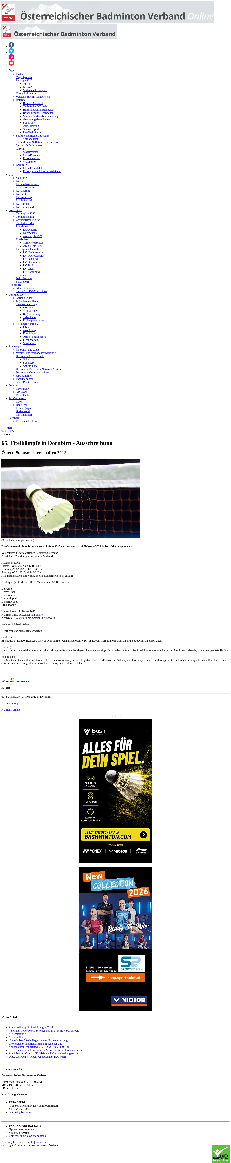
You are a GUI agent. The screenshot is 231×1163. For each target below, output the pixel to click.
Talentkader (29, 317)
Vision (26, 83)
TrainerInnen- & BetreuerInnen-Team (37, 142)
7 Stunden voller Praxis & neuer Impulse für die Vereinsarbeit (44, 1030)
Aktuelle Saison (25, 288)
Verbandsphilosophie (35, 90)
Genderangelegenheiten (36, 119)
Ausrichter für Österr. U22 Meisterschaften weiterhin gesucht (43, 1053)
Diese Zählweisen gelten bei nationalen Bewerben (37, 1056)
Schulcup (28, 362)
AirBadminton (24, 375)
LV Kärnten (23, 203)
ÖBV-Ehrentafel (32, 168)
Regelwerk (22, 404)
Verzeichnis (29, 343)
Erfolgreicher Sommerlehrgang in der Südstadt (35, 1043)
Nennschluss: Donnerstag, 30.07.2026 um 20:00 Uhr (39, 1046)
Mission (27, 86)
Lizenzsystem (31, 339)
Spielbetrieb (15, 210)
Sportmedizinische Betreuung (32, 135)
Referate (20, 99)
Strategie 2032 (24, 80)
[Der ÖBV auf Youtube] (11, 64)
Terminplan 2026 (25, 213)
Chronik (20, 148)
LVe (11, 174)
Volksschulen (30, 310)
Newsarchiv (23, 388)
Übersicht (28, 327)
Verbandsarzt (30, 138)
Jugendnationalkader (27, 301)
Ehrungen (21, 164)
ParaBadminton (32, 132)
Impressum (42, 1142)
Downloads (22, 395)
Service (13, 385)
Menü (10, 427)
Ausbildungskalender (35, 336)
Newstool (21, 391)
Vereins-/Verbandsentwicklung (40, 116)
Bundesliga (15, 284)
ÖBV (12, 70)
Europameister (31, 158)
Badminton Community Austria (34, 372)
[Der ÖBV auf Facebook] (11, 46)
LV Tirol (21, 194)
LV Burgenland (25, 206)
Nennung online (10, 709)
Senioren (21, 275)
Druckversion (21, 681)
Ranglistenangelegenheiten (38, 112)
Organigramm (24, 77)
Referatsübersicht (33, 103)
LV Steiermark (24, 200)
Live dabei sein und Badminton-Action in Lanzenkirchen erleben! (46, 1050)
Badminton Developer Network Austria (38, 369)
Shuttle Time (30, 365)
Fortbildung (29, 333)
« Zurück (6, 681)
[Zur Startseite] (107, 22)
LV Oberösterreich (26, 187)
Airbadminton (31, 125)
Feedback (14, 417)
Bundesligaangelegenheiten (38, 109)
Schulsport (29, 122)
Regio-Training (31, 314)
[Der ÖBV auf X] (11, 52)
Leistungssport (17, 294)
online (39, 614)
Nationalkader (24, 297)
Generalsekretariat (26, 93)
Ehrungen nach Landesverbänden (42, 171)
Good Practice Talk (27, 382)
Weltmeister (29, 161)
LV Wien (21, 181)
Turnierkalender (25, 223)
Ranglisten (22, 226)
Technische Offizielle (35, 106)
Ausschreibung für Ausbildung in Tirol (31, 1027)
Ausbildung (29, 330)
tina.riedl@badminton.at (22, 1112)
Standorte (21, 177)
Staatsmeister (30, 151)
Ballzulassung (24, 278)
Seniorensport (31, 129)
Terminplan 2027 (25, 216)
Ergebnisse (22, 239)
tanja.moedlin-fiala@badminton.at (28, 1135)
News (19, 401)
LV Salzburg (23, 190)
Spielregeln (22, 281)
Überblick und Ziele (27, 349)
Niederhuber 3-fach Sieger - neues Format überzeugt (38, 1040)
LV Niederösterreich (27, 184)
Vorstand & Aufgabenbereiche (33, 96)
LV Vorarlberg (24, 197)
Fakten (20, 74)
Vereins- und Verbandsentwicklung (36, 352)
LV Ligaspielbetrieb (27, 249)
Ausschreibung (10, 703)
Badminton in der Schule (30, 356)
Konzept (28, 307)
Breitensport (16, 346)
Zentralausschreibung (28, 219)
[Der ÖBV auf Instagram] (11, 58)
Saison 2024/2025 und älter (31, 291)
